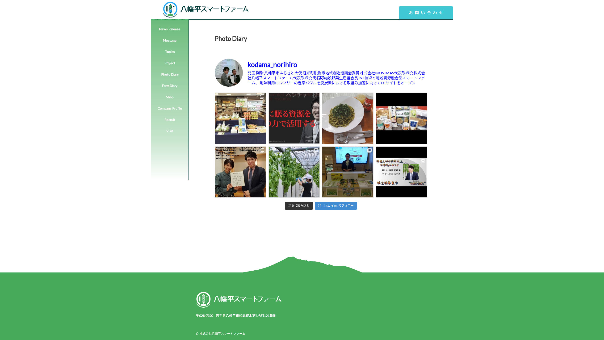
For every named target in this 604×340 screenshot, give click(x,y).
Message (169, 40)
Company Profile (170, 108)
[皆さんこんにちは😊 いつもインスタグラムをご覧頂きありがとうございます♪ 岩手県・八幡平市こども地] (294, 172)
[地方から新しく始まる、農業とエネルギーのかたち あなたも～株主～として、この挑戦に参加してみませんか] (294, 118)
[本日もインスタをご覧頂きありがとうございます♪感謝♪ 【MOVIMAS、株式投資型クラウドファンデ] (401, 172)
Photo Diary (170, 74)
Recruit (169, 120)
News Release (169, 29)
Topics (170, 52)
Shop (170, 97)
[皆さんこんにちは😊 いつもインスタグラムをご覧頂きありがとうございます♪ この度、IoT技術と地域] (240, 172)
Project (169, 63)
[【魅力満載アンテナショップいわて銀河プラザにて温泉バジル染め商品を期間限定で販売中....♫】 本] (347, 172)
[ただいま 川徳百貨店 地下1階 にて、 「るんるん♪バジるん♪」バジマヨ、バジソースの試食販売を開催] (240, 118)
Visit (169, 131)
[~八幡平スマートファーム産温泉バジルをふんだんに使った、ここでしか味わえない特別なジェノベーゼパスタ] (347, 118)
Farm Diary (169, 86)
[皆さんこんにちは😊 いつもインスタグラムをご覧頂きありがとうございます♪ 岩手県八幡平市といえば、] (401, 118)
